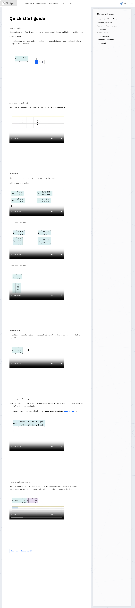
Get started (53, 3)
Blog (64, 3)
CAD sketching (102, 33)
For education (27, 3)
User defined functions (105, 40)
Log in (126, 3)
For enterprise (41, 3)
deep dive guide (70, 411)
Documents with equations (107, 19)
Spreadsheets (102, 29)
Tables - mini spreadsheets (107, 26)
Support (72, 3)
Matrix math (101, 43)
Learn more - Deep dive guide (21, 551)
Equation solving (103, 36)
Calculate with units (104, 22)
